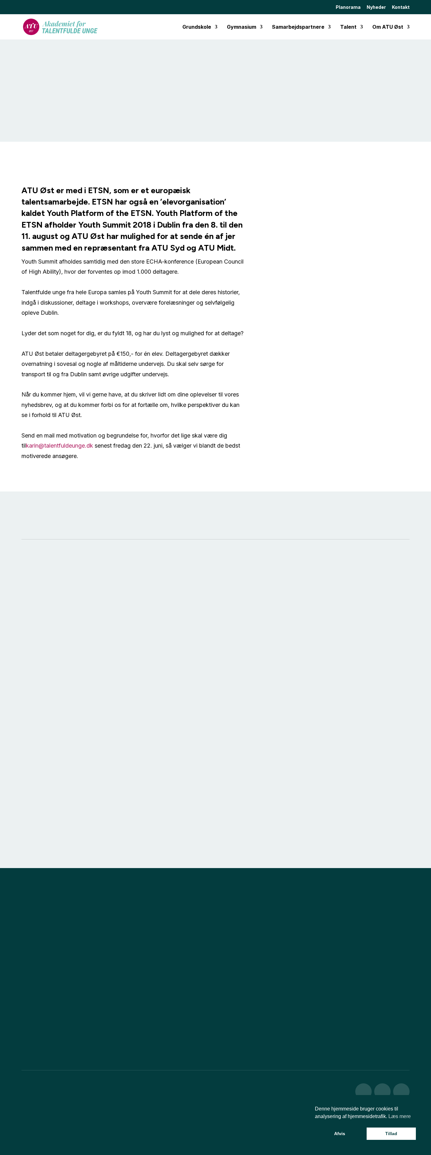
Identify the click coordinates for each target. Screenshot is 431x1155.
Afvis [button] (339, 1133)
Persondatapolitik (268, 1137)
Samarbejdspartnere (298, 27)
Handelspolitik (219, 1137)
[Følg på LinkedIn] (401, 1091)
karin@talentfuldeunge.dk (59, 445)
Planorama (348, 7)
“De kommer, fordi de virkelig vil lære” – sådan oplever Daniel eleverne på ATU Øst (80, 661)
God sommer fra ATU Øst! (194, 652)
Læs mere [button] (399, 1116)
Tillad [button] (391, 1133)
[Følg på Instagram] (382, 1091)
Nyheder (376, 7)
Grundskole (196, 27)
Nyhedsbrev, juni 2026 (321, 652)
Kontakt (401, 7)
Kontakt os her (48, 1026)
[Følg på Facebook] (363, 1091)
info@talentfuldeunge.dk (47, 1115)
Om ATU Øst (387, 27)
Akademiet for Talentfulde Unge (94, 1137)
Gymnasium (241, 27)
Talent (348, 27)
